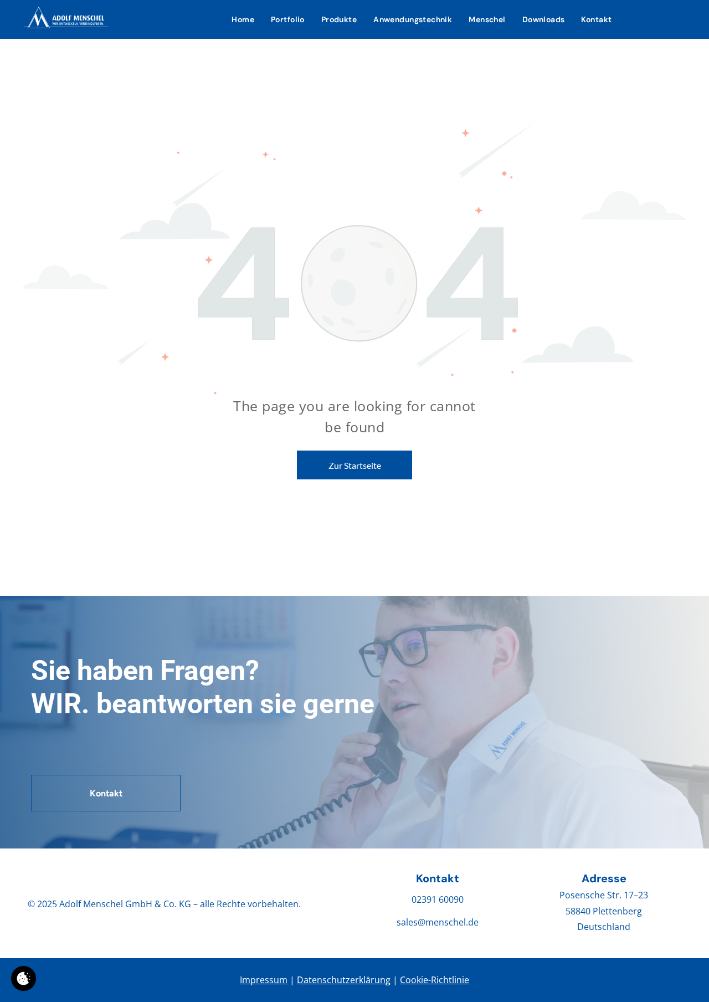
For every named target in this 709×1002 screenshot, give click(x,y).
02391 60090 (438, 899)
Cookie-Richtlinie (434, 980)
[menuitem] (243, 19)
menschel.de (452, 922)
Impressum (263, 980)
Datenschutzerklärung (344, 980)
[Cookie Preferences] (23, 978)
